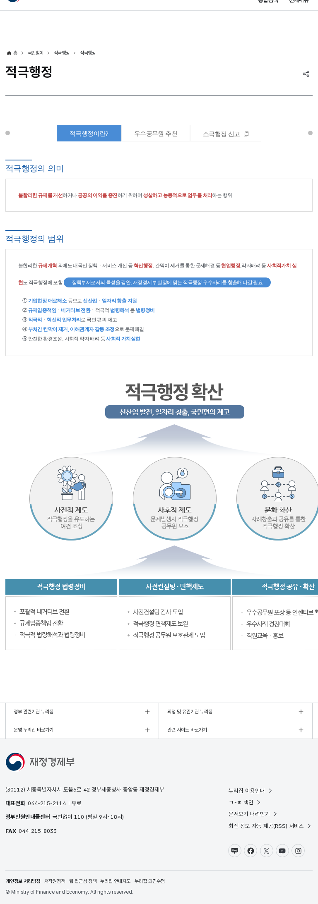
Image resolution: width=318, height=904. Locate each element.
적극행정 (62, 53)
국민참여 (35, 53)
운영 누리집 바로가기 (33, 730)
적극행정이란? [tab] (89, 133)
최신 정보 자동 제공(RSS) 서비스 (266, 826)
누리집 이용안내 (247, 790)
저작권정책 (54, 881)
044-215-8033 (38, 830)
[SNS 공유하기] (306, 73)
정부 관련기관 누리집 (33, 712)
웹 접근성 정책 (82, 881)
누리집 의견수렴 (150, 881)
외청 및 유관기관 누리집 (189, 712)
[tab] (225, 133)
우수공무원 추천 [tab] (155, 133)
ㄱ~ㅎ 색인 (241, 802)
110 (79, 816)
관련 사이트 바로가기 (187, 730)
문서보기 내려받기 (249, 814)
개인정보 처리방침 (23, 881)
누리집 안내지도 (115, 881)
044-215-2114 (47, 803)
